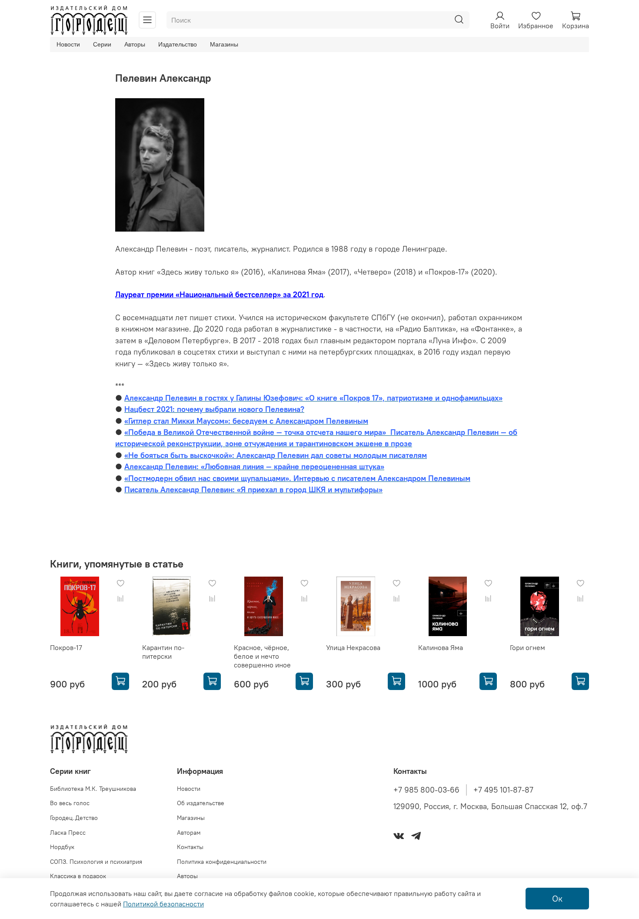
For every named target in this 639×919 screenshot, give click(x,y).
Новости (68, 44)
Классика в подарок (78, 876)
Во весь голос (70, 803)
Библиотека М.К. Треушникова (93, 789)
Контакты (190, 847)
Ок (557, 898)
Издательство (177, 44)
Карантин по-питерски (163, 651)
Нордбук (62, 847)
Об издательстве (200, 803)
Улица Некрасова (353, 647)
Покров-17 (66, 647)
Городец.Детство (74, 818)
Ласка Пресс (68, 832)
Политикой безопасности (163, 903)
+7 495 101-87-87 (503, 790)
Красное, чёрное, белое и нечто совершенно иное (262, 656)
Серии (102, 44)
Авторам (189, 832)
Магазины (224, 44)
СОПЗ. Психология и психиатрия (96, 862)
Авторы (134, 44)
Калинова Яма (440, 647)
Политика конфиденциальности (221, 862)
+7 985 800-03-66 (426, 790)
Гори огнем (527, 647)
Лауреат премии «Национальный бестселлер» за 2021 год (219, 294)
